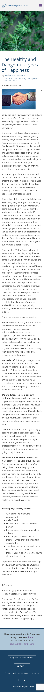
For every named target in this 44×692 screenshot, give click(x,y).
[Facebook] (19, 680)
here (30, 637)
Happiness (33, 79)
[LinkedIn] (25, 680)
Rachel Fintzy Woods (15, 75)
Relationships (10, 81)
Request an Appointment (22, 658)
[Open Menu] (40, 5)
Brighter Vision (28, 687)
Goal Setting (20, 79)
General (8, 79)
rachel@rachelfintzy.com (22, 644)
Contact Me (22, 666)
